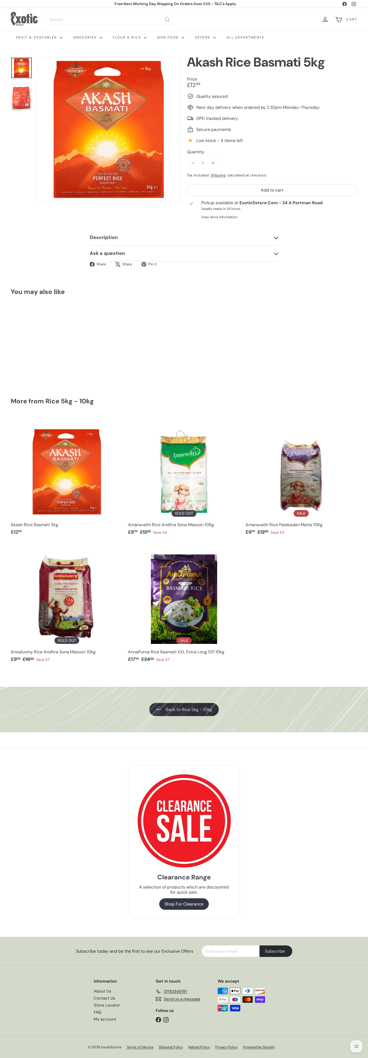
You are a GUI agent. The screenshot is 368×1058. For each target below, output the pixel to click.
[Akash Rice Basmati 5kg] (37, 343)
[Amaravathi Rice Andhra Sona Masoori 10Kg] (184, 478)
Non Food (168, 37)
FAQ (97, 1012)
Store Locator (107, 1005)
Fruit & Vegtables (37, 37)
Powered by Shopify (259, 1047)
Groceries (85, 37)
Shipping (218, 175)
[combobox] (110, 19)
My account (105, 1019)
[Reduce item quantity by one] (193, 163)
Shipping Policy (171, 1047)
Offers (203, 37)
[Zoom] (109, 129)
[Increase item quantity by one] (213, 163)
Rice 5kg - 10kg (70, 401)
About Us (102, 991)
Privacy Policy (226, 1047)
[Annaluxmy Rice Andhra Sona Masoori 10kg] (67, 605)
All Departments (246, 37)
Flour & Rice (128, 37)
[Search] (167, 19)
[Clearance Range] (183, 820)
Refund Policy (199, 1047)
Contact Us (104, 998)
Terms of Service (140, 1047)
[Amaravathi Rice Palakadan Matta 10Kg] (301, 478)
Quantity (195, 151)
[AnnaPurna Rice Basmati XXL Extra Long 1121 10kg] (184, 605)
